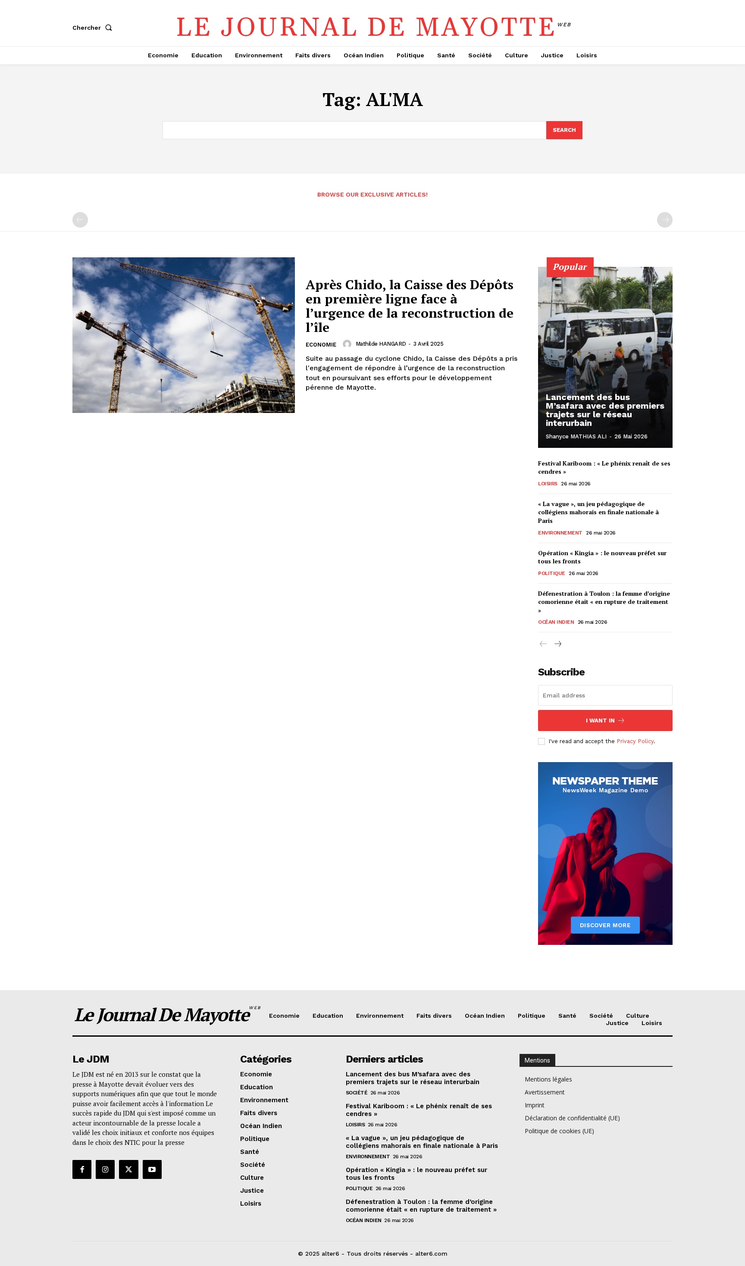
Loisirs (547, 484)
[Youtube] (152, 1169)
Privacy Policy (635, 741)
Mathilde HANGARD (381, 344)
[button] (94, 28)
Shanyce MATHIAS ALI (576, 436)
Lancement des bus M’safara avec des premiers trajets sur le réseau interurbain (605, 410)
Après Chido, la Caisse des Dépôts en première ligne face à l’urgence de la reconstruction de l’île (409, 306)
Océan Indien (556, 622)
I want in (600, 720)
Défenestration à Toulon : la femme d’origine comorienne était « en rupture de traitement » (604, 601)
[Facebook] (81, 1169)
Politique (551, 573)
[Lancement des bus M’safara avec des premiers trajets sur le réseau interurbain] (605, 357)
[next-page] (557, 644)
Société (357, 1093)
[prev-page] (80, 220)
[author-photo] (348, 344)
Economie (321, 344)
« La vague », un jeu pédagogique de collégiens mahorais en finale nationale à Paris (598, 512)
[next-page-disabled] (665, 220)
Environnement (560, 533)
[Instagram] (105, 1169)
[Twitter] (128, 1169)
